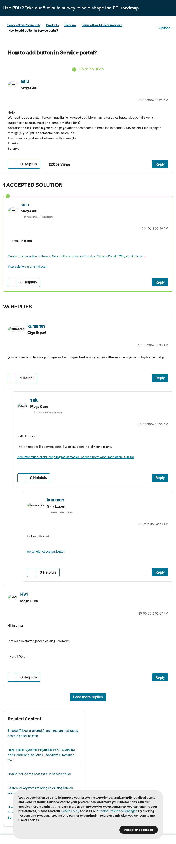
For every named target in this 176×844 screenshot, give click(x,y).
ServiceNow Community (23, 25)
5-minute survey (59, 8)
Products (52, 25)
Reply (160, 164)
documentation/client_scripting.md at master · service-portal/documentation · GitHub (75, 457)
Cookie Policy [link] (70, 811)
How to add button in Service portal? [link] (33, 30)
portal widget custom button (46, 552)
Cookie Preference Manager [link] (118, 811)
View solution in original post (27, 267)
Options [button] (164, 28)
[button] (12, 164)
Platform (70, 25)
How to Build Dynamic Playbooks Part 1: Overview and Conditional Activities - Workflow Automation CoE (41, 755)
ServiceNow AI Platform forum (102, 25)
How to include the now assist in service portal (39, 774)
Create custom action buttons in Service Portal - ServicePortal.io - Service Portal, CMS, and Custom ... (77, 256)
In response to (38, 216)
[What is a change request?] (159, 307)
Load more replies (88, 697)
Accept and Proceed (138, 830)
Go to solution (91, 68)
